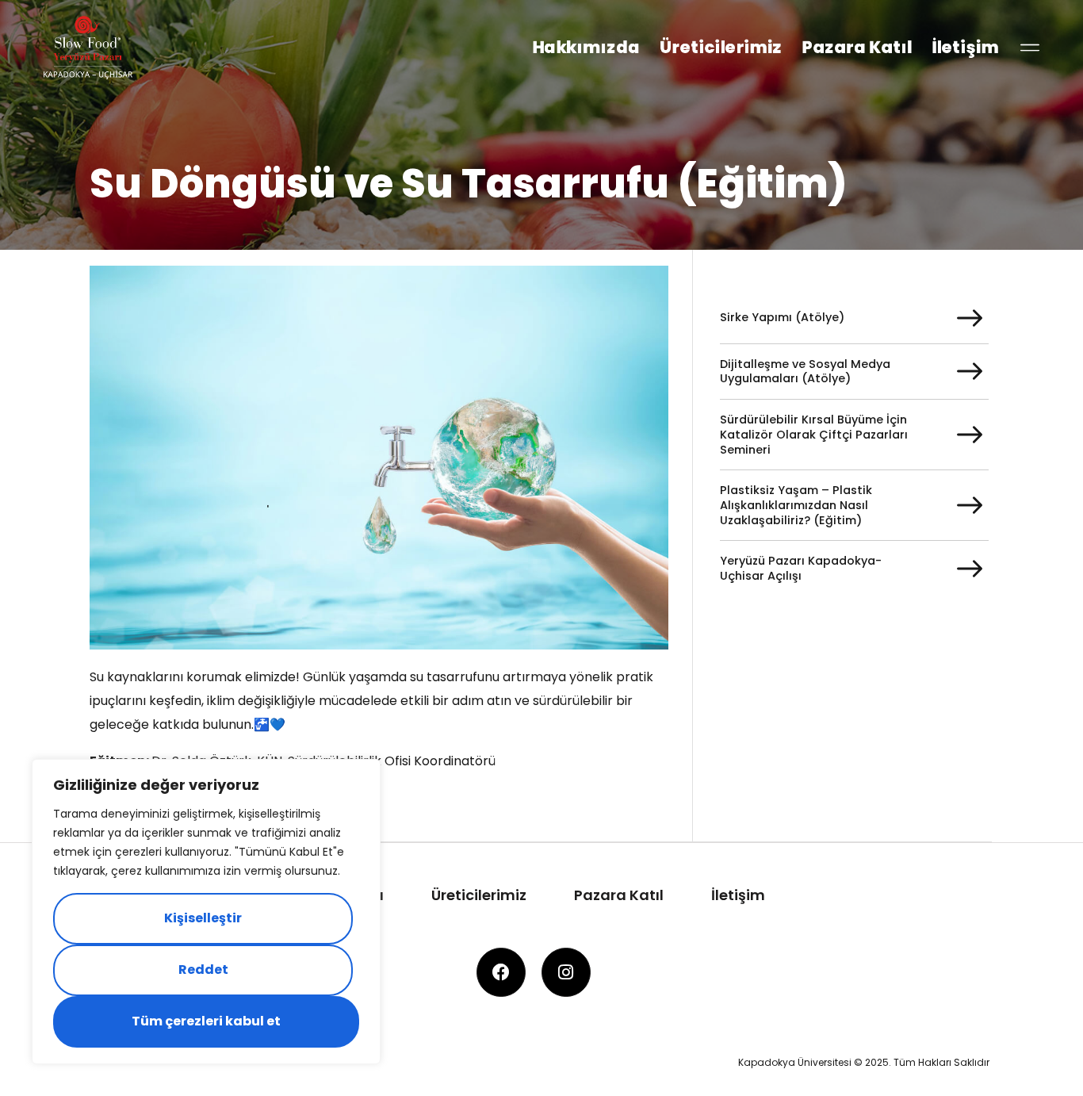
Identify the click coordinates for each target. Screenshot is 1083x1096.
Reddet (203, 969)
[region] (206, 911)
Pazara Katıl (857, 47)
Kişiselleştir (203, 918)
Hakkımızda (586, 47)
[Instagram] (566, 972)
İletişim (965, 47)
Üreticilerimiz (721, 47)
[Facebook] (501, 972)
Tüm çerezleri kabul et (206, 1021)
